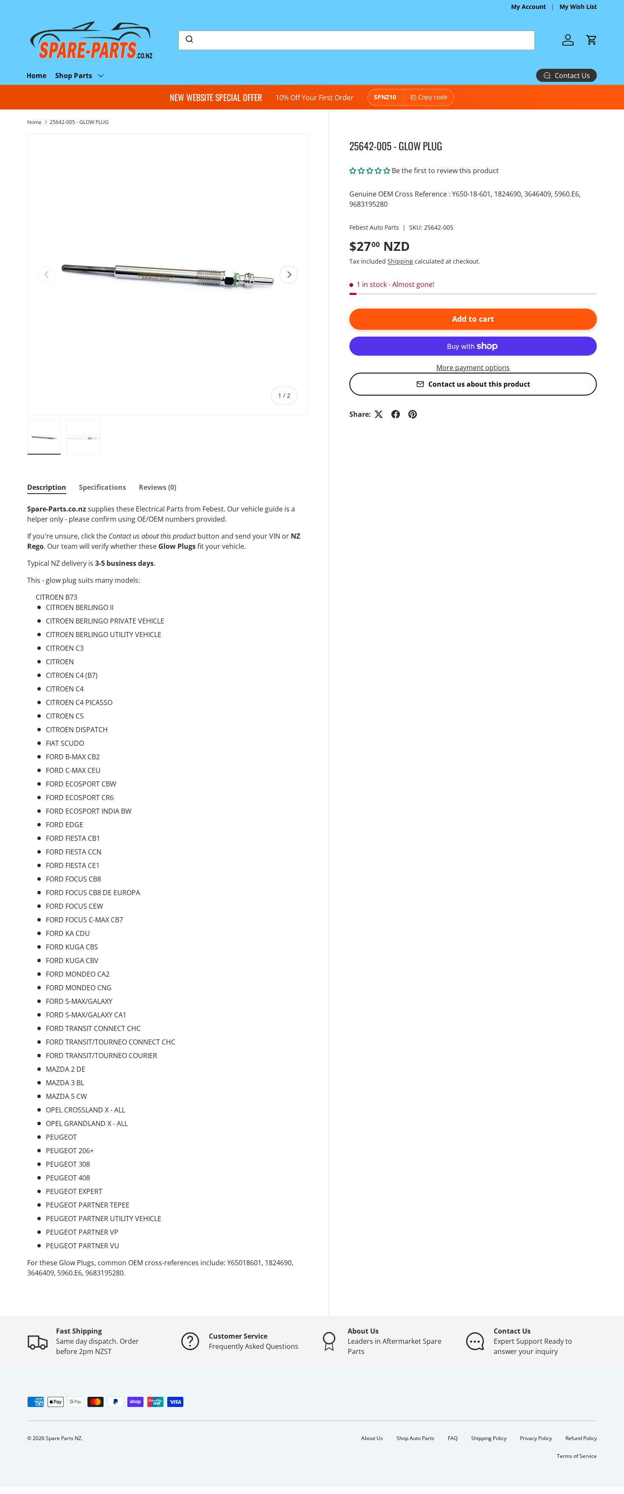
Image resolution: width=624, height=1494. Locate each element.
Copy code (432, 97)
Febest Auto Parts (374, 227)
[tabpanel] (167, 891)
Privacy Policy (536, 1438)
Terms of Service (577, 1456)
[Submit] (189, 40)
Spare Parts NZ (64, 1438)
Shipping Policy (488, 1438)
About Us (372, 1438)
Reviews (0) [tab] (157, 487)
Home (36, 75)
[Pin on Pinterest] (412, 414)
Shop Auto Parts (415, 1438)
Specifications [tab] (102, 487)
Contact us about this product (479, 384)
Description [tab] (46, 487)
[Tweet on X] (378, 414)
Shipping (400, 261)
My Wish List (578, 7)
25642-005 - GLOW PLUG (79, 122)
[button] (591, 40)
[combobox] (356, 40)
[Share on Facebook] (395, 414)
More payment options (473, 367)
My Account (528, 7)
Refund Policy (581, 1438)
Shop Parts (74, 75)
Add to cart (473, 319)
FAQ (453, 1438)
